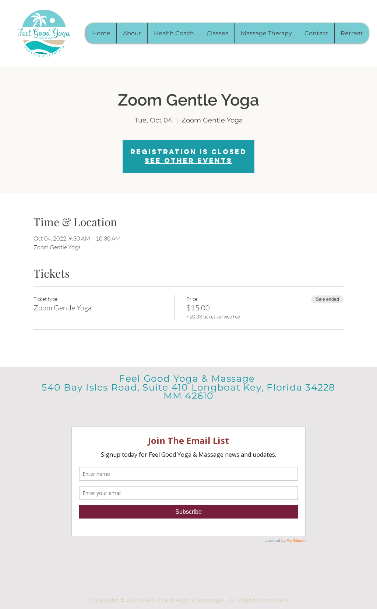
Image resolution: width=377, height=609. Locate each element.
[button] (217, 33)
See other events (188, 160)
